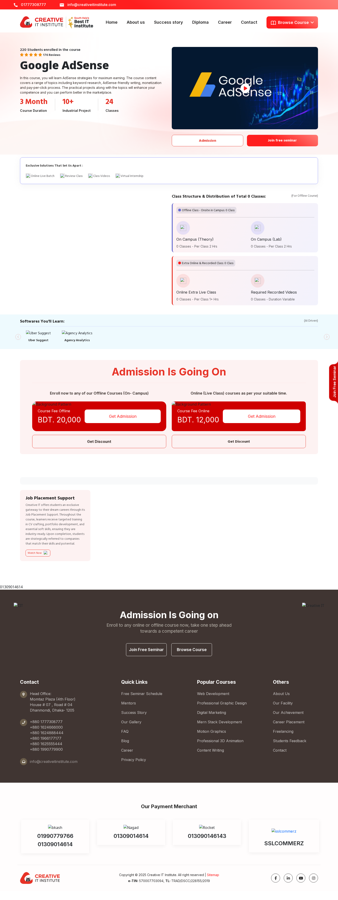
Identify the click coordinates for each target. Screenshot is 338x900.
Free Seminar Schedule (141, 693)
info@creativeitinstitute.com (91, 4)
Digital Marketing (211, 712)
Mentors (128, 703)
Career (225, 22)
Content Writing (210, 750)
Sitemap (213, 875)
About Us (281, 693)
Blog (125, 740)
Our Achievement (288, 712)
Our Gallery (131, 722)
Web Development (213, 693)
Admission (207, 141)
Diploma (200, 22)
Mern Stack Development (219, 722)
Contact (249, 22)
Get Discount (99, 441)
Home (111, 22)
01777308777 (33, 4)
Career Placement (288, 722)
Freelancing (283, 731)
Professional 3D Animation (220, 740)
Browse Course (192, 649)
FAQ (125, 731)
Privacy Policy (133, 759)
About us (136, 22)
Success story (168, 22)
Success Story (134, 712)
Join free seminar (282, 140)
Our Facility (283, 703)
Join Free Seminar (146, 649)
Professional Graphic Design (222, 703)
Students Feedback (289, 740)
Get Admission (123, 416)
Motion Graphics (211, 731)
